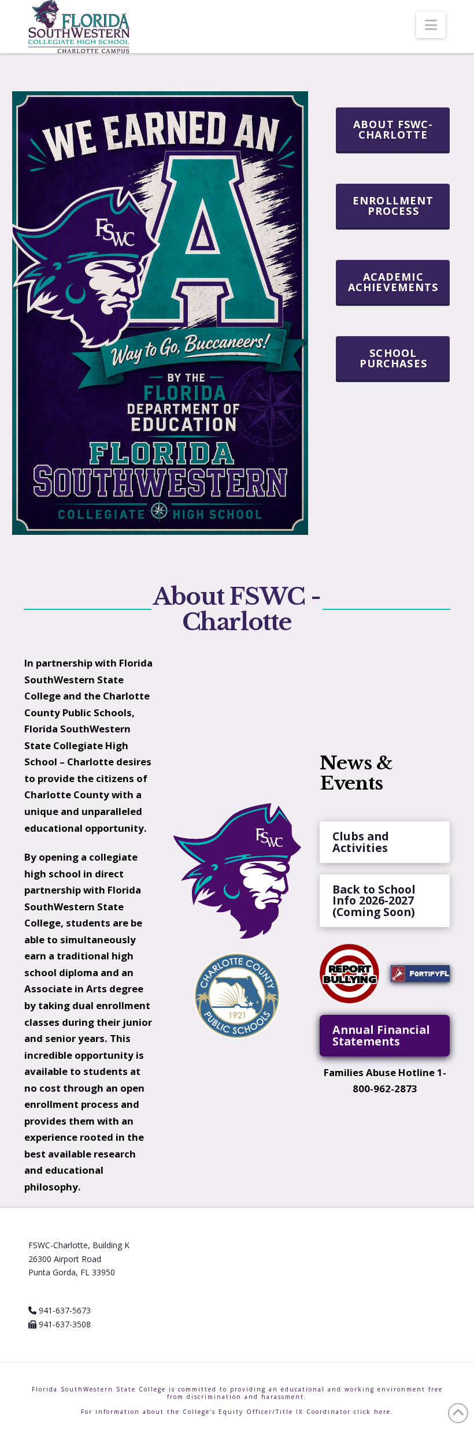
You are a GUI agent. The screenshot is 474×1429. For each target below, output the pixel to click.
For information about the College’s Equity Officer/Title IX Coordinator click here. (237, 1412)
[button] (431, 25)
